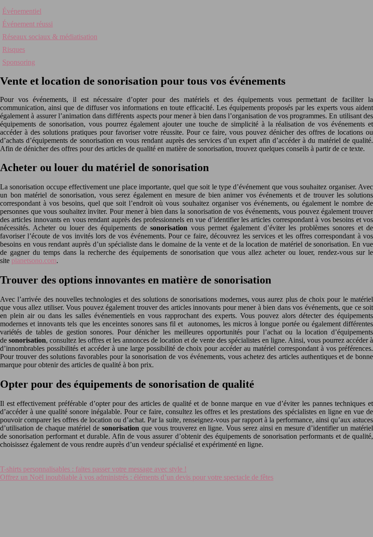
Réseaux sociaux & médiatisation (49, 37)
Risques (13, 49)
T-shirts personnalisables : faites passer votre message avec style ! (93, 469)
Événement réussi (27, 24)
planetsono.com (33, 260)
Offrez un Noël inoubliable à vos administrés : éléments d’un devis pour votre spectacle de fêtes (136, 477)
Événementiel (21, 11)
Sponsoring (18, 62)
